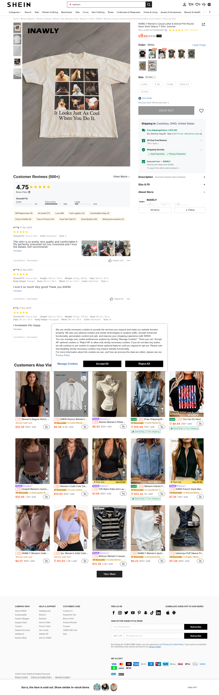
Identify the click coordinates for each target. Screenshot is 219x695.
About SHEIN (20, 611)
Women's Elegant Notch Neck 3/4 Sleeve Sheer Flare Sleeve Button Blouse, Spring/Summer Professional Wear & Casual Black (33, 419)
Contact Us (68, 611)
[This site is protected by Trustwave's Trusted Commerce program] (113, 674)
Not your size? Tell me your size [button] (152, 103)
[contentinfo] (159, 666)
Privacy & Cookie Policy (173, 644)
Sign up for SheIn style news (127, 621)
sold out (166, 110)
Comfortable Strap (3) (99, 213)
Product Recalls (70, 622)
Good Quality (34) (89, 219)
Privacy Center (21, 677)
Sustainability (21, 615)
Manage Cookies (62, 677)
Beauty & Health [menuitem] (192, 12)
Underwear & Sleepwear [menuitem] (128, 12)
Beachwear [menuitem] (66, 12)
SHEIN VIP (43, 634)
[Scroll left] (206, 12)
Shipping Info (45, 611)
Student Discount (22, 630)
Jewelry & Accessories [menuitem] (171, 12)
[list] (136, 612)
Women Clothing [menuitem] (50, 12)
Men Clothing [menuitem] (98, 12)
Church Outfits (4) (23, 219)
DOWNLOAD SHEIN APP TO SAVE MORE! (185, 607)
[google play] (174, 614)
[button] (204, 4)
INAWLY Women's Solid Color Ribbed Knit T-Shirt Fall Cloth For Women (33, 553)
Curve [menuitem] (85, 12)
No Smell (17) (44, 213)
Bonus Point (68, 619)
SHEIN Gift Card (70, 630)
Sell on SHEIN (45, 638)
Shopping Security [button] (155, 149)
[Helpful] (110, 261)
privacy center (155, 647)
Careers (18, 626)
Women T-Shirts (87, 19)
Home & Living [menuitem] (150, 12)
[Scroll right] (210, 12)
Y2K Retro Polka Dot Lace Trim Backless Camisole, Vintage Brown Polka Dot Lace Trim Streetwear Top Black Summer (110, 489)
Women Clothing (43, 19)
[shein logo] (18, 4)
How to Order (45, 622)
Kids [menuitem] (78, 12)
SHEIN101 (19, 634)
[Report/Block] (128, 261)
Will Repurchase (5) (24, 213)
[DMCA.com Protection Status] (121, 674)
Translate (17, 251)
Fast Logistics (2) (76, 213)
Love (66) (59, 213)
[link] (191, 4)
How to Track (44, 626)
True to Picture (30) (45, 219)
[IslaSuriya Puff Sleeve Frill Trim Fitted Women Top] (186, 528)
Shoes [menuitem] (111, 12)
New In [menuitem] (28, 12)
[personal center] (184, 4)
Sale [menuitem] (37, 12)
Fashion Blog (20, 638)
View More (110, 574)
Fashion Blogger (22, 619)
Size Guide (44, 630)
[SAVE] (201, 110)
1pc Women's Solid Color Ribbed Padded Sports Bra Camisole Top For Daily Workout (71, 553)
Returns (42, 615)
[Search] (149, 4)
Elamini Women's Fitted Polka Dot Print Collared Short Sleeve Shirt (110, 422)
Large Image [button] (199, 45)
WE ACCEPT (117, 659)
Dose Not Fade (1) (68, 219)
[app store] (168, 614)
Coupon (66, 626)
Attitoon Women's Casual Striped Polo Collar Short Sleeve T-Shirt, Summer (110, 556)
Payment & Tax (69, 615)
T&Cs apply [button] (152, 143)
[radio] (142, 54)
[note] (138, 431)
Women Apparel (27, 19)
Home (16, 19)
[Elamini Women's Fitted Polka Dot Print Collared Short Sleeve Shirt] (109, 394)
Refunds (42, 619)
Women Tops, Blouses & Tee (65, 19)
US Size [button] (149, 77)
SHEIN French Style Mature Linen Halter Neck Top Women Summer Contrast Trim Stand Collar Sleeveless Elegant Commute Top (187, 489)
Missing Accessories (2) (113, 219)
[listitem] (32, 402)
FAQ (65, 634)
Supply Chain (21, 622)
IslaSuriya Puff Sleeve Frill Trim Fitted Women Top (187, 553)
